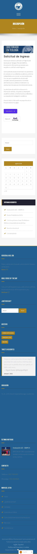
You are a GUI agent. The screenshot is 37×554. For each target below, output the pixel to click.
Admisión (7, 507)
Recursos (7, 523)
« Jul (5, 191)
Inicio (14, 28)
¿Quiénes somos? (10, 502)
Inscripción (21, 28)
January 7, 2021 (8, 374)
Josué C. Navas (27, 550)
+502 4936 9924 (14, 479)
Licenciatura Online (10, 512)
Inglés (15, 544)
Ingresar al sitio (7, 337)
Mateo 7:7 (4, 269)
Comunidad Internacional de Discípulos (17, 517)
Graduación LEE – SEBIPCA (15, 210)
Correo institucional (8, 333)
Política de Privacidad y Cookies (18, 547)
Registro (5, 342)
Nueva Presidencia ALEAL (15, 215)
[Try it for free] (18, 118)
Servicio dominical (13, 228)
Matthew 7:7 (5, 292)
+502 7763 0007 (13, 474)
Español (21, 544)
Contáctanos (8, 528)
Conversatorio (11, 233)
